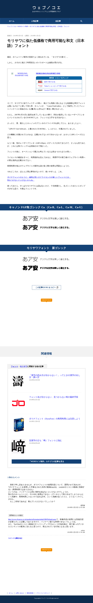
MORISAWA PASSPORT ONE (48, 73)
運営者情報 (30, 593)
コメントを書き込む (15, 538)
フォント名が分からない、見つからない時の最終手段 (53, 397)
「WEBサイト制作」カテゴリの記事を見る (46, 461)
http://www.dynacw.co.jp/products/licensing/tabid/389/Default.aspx (32, 519)
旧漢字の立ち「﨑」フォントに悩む (45, 440)
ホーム (11, 21)
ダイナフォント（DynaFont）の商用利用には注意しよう (54, 419)
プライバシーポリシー (43, 593)
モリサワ (23, 366)
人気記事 (34, 21)
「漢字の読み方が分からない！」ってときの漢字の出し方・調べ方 (54, 376)
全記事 (58, 21)
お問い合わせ (20, 593)
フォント (14, 366)
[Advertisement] (46, 319)
